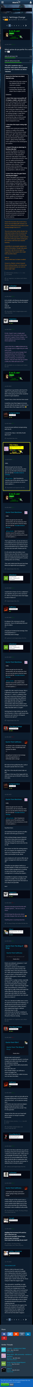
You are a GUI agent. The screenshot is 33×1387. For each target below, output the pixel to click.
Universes (9, 1365)
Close (11, 1384)
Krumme (9, 1370)
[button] (2, 2)
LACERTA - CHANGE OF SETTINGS (16, 1348)
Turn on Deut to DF (10, 1265)
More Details (5, 1384)
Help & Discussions (12, 1359)
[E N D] (3, 1350)
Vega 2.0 (9, 1368)
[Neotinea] (3, 1357)
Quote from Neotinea (14, 512)
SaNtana (20, 1121)
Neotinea (20, 272)
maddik (9, 1364)
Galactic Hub (10, 1351)
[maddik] (3, 1364)
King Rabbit (14, 19)
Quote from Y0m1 (12, 1042)
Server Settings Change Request (16, 1362)
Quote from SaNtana (13, 742)
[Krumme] (3, 1370)
